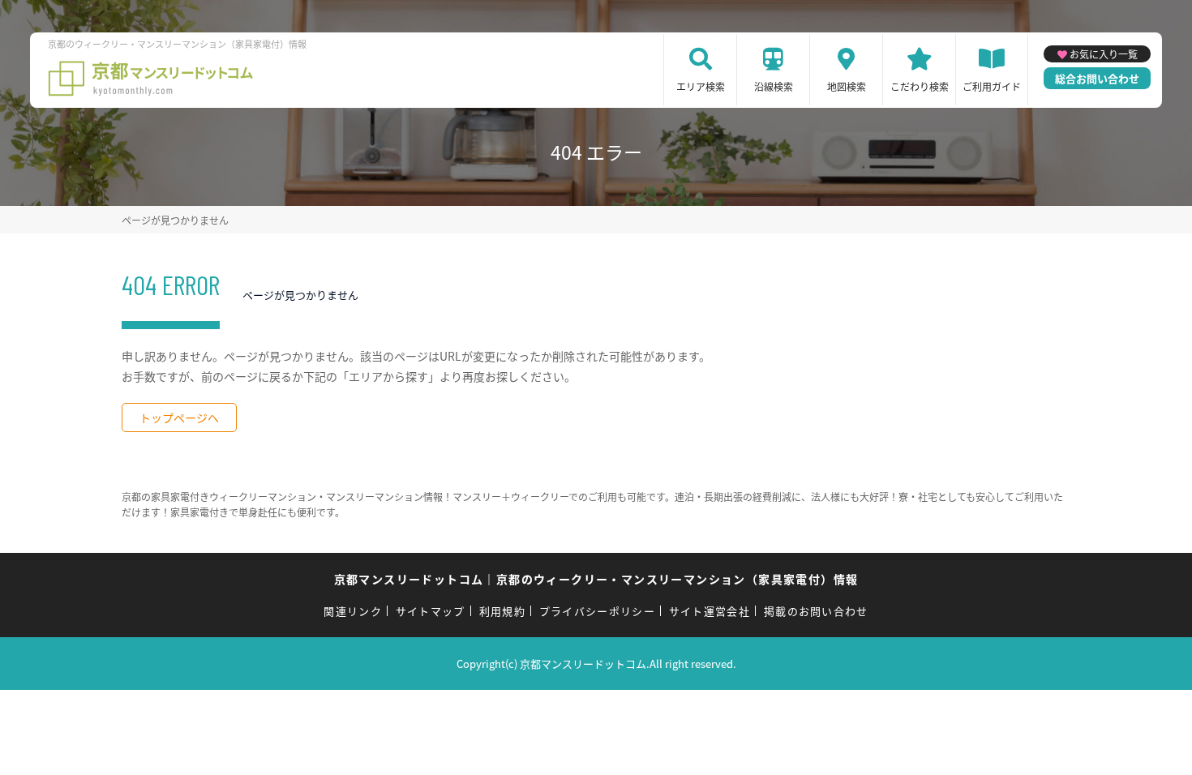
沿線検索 (773, 86)
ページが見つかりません (175, 220)
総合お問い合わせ (1097, 78)
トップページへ (179, 417)
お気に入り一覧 (1104, 54)
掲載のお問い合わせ (816, 611)
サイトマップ (430, 611)
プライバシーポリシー (597, 611)
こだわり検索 (919, 86)
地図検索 (846, 86)
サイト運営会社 (709, 611)
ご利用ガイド (992, 86)
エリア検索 (700, 86)
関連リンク (353, 611)
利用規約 (502, 611)
